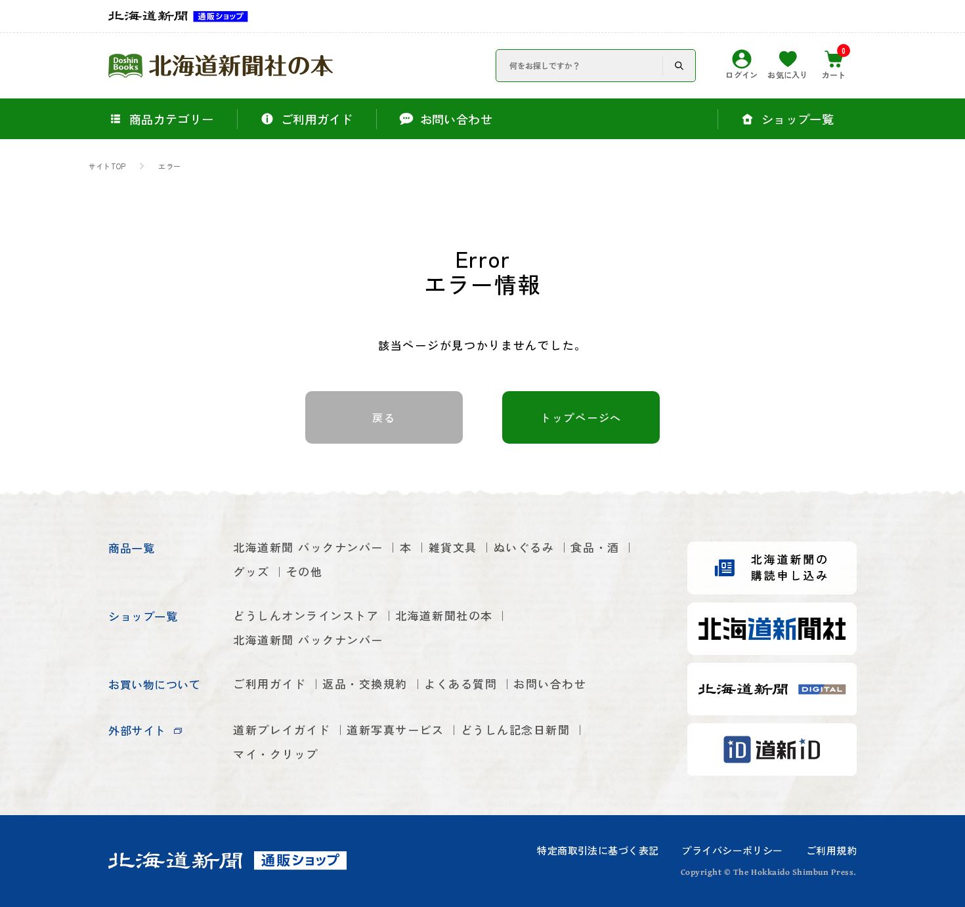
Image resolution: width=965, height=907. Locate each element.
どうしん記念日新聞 (515, 729)
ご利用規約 (831, 850)
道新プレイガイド (281, 729)
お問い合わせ (549, 683)
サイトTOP (107, 166)
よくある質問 (460, 683)
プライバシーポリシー (732, 850)
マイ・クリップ (275, 753)
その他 (304, 571)
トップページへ (581, 417)
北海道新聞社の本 (443, 615)
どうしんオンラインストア (306, 615)
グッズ (251, 571)
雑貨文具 (453, 547)
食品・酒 (594, 547)
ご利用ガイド (269, 683)
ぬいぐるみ (524, 547)
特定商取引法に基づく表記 (597, 850)
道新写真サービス (395, 729)
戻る (383, 417)
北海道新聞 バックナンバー (308, 547)
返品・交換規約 (365, 683)
